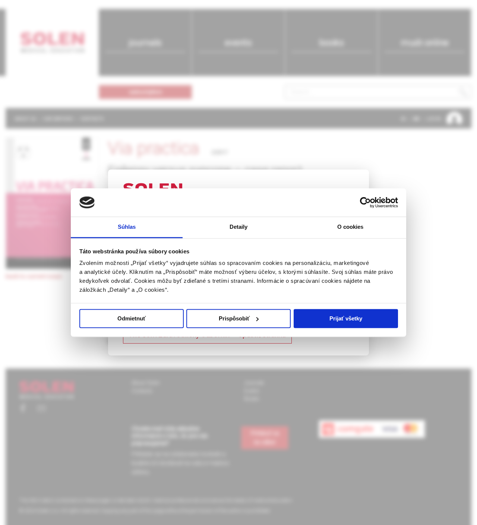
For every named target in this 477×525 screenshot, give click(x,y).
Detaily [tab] (239, 227)
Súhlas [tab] (127, 227)
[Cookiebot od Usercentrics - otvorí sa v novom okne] (365, 202)
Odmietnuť (131, 318)
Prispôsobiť (234, 318)
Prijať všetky (345, 318)
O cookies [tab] (350, 227)
